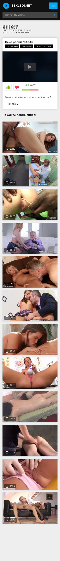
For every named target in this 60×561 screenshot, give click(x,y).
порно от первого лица (16, 32)
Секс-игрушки (43, 46)
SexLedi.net (22, 5)
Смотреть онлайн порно (17, 30)
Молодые (27, 46)
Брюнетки (12, 46)
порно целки (10, 26)
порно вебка (10, 28)
